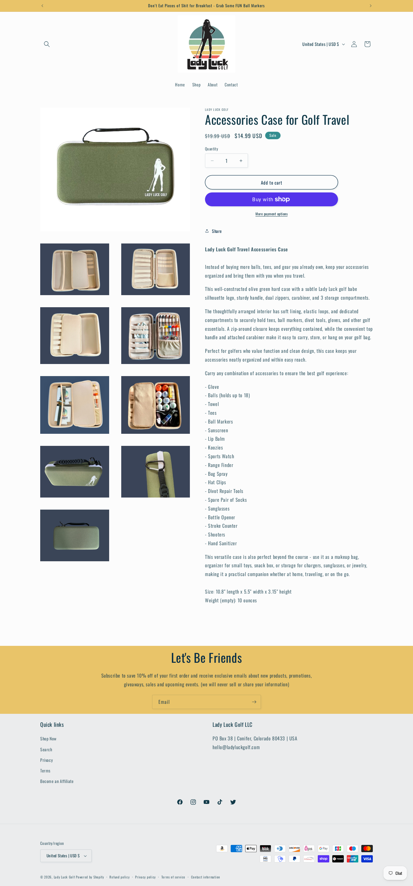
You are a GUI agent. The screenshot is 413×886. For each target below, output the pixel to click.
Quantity (211, 149)
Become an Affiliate (56, 781)
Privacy (46, 760)
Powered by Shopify (90, 877)
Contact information (205, 877)
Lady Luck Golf (64, 877)
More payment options (271, 213)
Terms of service (173, 877)
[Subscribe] (254, 702)
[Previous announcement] (42, 5)
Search (46, 749)
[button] (47, 44)
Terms (45, 770)
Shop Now (48, 738)
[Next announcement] (370, 5)
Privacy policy (145, 877)
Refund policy (119, 877)
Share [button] (217, 231)
